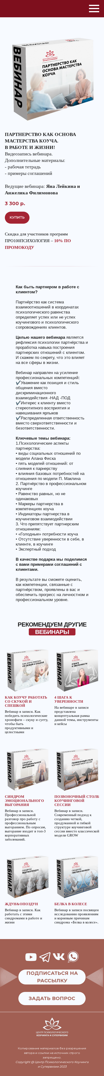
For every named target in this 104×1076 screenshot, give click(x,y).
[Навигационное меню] (94, 8)
